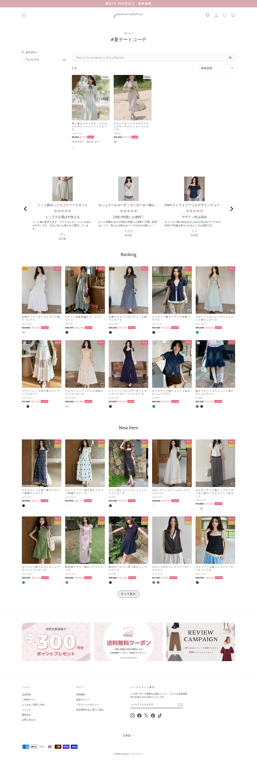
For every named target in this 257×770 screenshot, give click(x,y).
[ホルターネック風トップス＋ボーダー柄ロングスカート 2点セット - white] (197, 508)
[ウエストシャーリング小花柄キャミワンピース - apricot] (67, 406)
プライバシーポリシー (87, 704)
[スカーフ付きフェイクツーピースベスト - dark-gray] (153, 582)
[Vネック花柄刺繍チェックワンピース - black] (67, 332)
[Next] (231, 209)
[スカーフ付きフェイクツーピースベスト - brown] (158, 582)
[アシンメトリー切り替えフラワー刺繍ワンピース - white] (67, 505)
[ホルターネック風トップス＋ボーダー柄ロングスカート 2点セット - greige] (201, 508)
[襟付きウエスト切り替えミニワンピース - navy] (110, 582)
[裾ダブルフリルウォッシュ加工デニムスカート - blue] (197, 406)
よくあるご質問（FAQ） (34, 704)
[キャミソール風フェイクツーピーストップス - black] (197, 582)
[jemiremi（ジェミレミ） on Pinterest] (153, 715)
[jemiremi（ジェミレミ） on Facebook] (139, 715)
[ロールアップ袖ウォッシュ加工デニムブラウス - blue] (153, 406)
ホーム (127, 33)
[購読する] (180, 705)
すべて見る (128, 594)
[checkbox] (46, 60)
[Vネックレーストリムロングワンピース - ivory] (153, 505)
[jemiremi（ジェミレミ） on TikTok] (160, 715)
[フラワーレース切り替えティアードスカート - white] (23, 406)
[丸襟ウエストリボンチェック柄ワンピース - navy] (110, 332)
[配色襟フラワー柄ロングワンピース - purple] (67, 582)
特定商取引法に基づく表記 (89, 709)
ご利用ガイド (28, 699)
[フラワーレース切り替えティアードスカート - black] (28, 406)
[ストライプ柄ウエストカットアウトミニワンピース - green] (23, 582)
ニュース (26, 709)
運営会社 (26, 714)
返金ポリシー (83, 699)
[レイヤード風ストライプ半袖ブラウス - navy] (153, 332)
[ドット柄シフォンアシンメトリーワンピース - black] (110, 505)
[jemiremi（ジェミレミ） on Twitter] (146, 715)
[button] (107, 117)
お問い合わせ (28, 720)
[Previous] (26, 209)
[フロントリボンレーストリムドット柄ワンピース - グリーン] (197, 332)
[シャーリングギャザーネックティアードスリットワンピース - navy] (110, 406)
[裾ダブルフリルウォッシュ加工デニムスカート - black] (201, 406)
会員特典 (26, 694)
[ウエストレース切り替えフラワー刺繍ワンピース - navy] (23, 505)
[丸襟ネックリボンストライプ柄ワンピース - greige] (23, 332)
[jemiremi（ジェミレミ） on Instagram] (132, 715)
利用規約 (80, 694)
